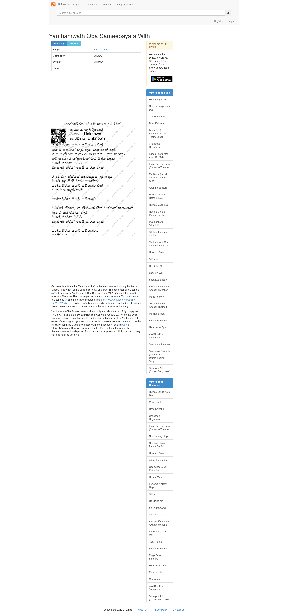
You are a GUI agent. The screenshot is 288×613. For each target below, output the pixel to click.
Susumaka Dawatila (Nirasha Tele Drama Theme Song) (159, 356)
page (124, 324)
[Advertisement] (97, 97)
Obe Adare (155, 579)
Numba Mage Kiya (159, 204)
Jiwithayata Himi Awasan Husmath (158, 305)
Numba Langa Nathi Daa (159, 108)
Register (218, 21)
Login (231, 21)
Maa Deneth (155, 402)
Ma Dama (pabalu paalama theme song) (158, 177)
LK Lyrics (62, 4)
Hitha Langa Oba (158, 99)
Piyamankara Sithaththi (156, 223)
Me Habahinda (157, 313)
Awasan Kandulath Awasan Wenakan (159, 288)
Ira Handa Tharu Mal (158, 533)
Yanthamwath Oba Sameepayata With (159, 243)
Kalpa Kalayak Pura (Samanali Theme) (159, 165)
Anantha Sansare (158, 187)
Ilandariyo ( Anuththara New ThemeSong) (157, 133)
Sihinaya (153, 259)
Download (74, 43)
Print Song (59, 43)
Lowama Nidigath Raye (158, 485)
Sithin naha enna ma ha (158, 233)
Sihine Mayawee (157, 507)
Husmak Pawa (156, 252)
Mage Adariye (156, 296)
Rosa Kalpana (156, 123)
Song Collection (124, 4)
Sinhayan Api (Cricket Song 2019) (159, 369)
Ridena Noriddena (158, 320)
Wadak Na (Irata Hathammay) (157, 196)
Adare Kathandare (158, 460)
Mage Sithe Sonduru (155, 557)
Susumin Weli (156, 272)
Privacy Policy (160, 609)
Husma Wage (156, 477)
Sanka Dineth (101, 49)
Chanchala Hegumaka (155, 145)
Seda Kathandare (158, 279)
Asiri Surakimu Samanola (156, 335)
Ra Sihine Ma (156, 266)
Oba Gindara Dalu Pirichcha (158, 468)
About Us (143, 609)
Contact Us (178, 609)
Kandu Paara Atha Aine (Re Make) (158, 155)
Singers (77, 4)
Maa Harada (155, 572)
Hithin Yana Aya (157, 327)
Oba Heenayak (157, 116)
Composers (92, 4)
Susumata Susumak (159, 344)
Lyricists (107, 4)
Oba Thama (155, 541)
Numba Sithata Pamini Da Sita (157, 213)
